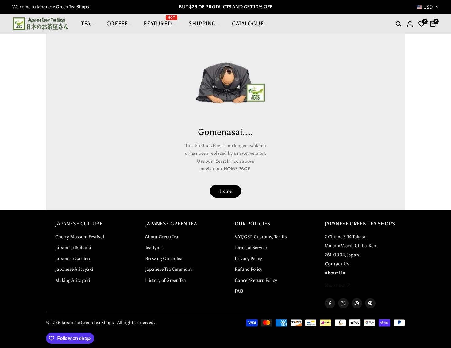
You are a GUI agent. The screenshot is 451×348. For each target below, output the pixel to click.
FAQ (239, 291)
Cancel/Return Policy (256, 280)
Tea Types (154, 247)
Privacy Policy (248, 258)
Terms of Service (251, 247)
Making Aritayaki (72, 280)
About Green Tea (161, 237)
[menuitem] (87, 23)
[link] (337, 285)
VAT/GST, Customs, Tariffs (261, 237)
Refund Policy (248, 269)
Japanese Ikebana (73, 247)
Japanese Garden (72, 258)
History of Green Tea (165, 280)
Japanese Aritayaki (74, 269)
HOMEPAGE (236, 169)
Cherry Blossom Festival (79, 237)
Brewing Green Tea (164, 258)
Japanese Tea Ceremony (168, 269)
